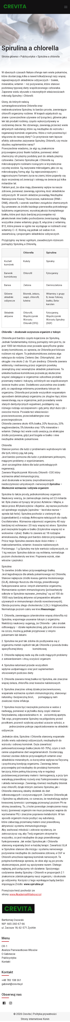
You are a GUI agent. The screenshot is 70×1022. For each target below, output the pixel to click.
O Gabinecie (8, 953)
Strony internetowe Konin (35, 1019)
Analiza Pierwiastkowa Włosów (19, 950)
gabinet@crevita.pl (12, 984)
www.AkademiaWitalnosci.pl (25, 894)
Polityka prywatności (44, 1014)
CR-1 (4, 946)
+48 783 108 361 (11, 980)
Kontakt (6, 961)
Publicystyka (27, 56)
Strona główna (10, 56)
